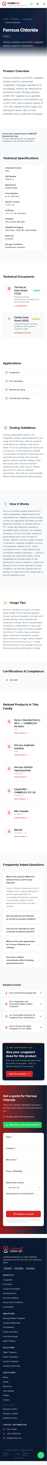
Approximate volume (15, 1183)
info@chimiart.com (14, 1438)
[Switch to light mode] (31, 4)
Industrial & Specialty (11, 1366)
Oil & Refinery (8, 1327)
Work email (11, 1160)
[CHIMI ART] (13, 1249)
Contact (6, 1400)
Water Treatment (10, 1352)
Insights (6, 1395)
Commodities (8, 1307)
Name (9, 1137)
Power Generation (10, 1332)
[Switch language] (37, 4)
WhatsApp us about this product (24, 1125)
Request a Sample (10, 1413)
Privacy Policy (5, 1454)
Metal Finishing (9, 1341)
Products (15, 19)
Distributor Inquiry (10, 1418)
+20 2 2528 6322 (13, 1434)
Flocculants (7, 1284)
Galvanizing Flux (9, 1293)
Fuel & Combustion (10, 1357)
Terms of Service (25, 1454)
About (5, 1377)
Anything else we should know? (20, 1193)
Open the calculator (18, 1074)
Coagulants (27, 19)
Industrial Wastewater (11, 1323)
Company (11, 1148)
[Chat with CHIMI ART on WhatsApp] (40, 1455)
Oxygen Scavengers (11, 1289)
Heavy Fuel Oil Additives (13, 1302)
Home (5, 19)
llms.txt (17, 1454)
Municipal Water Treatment (14, 1318)
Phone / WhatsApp (14, 1171)
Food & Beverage (10, 1336)
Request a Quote (10, 1409)
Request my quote (25, 1214)
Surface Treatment (10, 1361)
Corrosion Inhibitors (11, 1298)
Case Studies (8, 1391)
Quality (6, 1382)
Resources (7, 1386)
